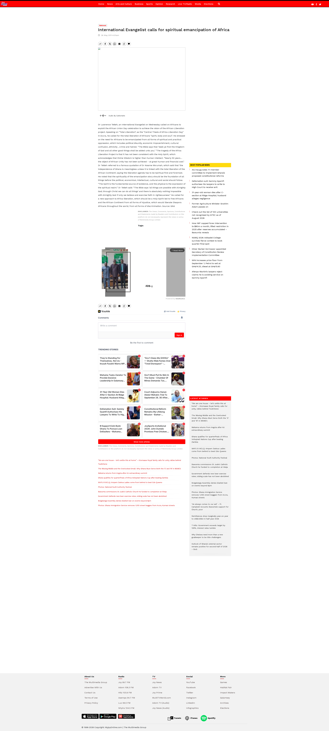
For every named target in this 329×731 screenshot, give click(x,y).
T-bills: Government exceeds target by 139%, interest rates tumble (208, 528)
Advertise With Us (93, 687)
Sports (149, 4)
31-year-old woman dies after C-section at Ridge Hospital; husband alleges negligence (209, 195)
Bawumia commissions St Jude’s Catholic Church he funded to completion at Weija (132, 492)
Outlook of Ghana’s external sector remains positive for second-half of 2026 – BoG (209, 548)
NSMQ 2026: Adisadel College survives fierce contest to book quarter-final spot (207, 240)
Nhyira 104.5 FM (126, 708)
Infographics (192, 708)
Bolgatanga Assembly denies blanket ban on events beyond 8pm (124, 501)
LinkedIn (190, 703)
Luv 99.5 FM (124, 703)
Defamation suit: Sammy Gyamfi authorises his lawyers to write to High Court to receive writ (208, 184)
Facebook (191, 687)
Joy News (157, 682)
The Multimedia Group (95, 682)
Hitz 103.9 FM (125, 692)
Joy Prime (157, 692)
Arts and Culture (124, 4)
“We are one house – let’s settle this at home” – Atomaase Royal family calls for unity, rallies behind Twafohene (209, 407)
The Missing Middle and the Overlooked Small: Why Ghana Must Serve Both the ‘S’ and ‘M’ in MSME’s (139, 469)
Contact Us (89, 692)
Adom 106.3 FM (126, 687)
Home (101, 4)
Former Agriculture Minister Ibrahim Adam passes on (210, 205)
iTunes (193, 718)
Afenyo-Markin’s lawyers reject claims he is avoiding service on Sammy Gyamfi (207, 274)
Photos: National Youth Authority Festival (115, 487)
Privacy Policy (91, 703)
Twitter (189, 692)
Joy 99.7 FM (124, 682)
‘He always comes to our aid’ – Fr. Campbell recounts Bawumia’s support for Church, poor (210, 508)
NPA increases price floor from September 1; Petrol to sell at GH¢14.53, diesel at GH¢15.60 (207, 263)
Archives (224, 703)
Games (223, 682)
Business (139, 4)
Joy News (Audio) (160, 708)
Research (170, 4)
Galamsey (225, 698)
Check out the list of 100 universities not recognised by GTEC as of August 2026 (210, 215)
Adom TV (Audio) (160, 703)
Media (198, 4)
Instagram (191, 698)
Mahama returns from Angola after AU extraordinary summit (122, 473)
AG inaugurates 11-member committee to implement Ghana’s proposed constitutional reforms (208, 173)
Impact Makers (227, 692)
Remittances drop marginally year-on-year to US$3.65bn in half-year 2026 (210, 518)
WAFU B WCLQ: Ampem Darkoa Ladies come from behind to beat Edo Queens (130, 482)
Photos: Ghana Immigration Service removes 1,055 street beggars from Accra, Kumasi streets (136, 505)
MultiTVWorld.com (161, 698)
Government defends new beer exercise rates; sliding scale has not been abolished (132, 496)
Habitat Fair (226, 687)
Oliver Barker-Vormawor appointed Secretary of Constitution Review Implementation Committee (209, 252)
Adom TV (157, 687)
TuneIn (177, 718)
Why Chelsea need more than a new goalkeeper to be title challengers (207, 537)
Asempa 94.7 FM (126, 698)
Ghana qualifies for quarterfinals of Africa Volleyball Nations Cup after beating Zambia (133, 478)
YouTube (190, 682)
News (110, 4)
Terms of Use (91, 698)
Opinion (159, 4)
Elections (208, 4)
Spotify (211, 718)
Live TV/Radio (185, 4)
